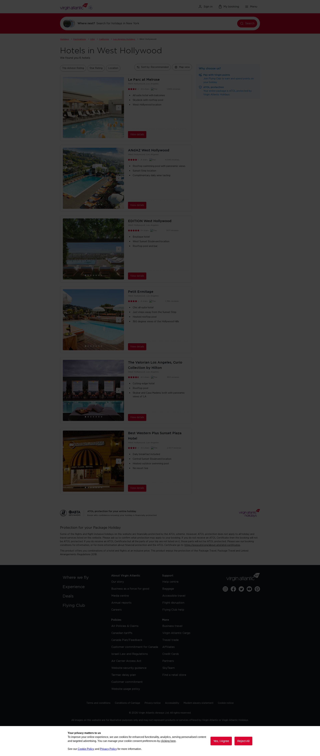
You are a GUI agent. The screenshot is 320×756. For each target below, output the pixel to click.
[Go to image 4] (96, 134)
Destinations (79, 39)
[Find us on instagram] (225, 589)
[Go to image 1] (88, 134)
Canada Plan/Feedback (126, 640)
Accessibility (172, 703)
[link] (83, 577)
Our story (117, 581)
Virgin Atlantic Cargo (176, 633)
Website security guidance (128, 668)
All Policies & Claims (124, 626)
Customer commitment (127, 682)
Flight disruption (173, 602)
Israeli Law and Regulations (129, 654)
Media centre (120, 595)
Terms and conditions (98, 703)
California (104, 39)
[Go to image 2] (91, 134)
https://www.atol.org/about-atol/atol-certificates (212, 545)
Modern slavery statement (199, 703)
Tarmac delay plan (123, 675)
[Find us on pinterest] (257, 589)
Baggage (168, 588)
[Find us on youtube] (249, 589)
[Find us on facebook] (233, 589)
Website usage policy (125, 689)
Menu (253, 6)
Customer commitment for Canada (134, 647)
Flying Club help (173, 609)
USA (92, 39)
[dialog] (160, 741)
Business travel (172, 626)
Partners (168, 661)
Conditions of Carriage (127, 703)
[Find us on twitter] (241, 589)
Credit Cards (170, 654)
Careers (116, 609)
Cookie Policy (86, 749)
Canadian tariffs (121, 633)
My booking (231, 6)
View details (137, 134)
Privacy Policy (108, 749)
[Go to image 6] (101, 134)
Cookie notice (226, 703)
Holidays (64, 39)
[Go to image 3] (93, 134)
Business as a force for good (130, 588)
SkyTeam (168, 668)
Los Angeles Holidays (124, 39)
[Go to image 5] (99, 134)
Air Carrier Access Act (126, 661)
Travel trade (170, 640)
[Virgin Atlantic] (92, 7)
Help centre (170, 581)
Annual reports (121, 602)
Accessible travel (174, 595)
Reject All (243, 741)
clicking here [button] (168, 741)
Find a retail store (174, 675)
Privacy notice (152, 703)
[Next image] (118, 107)
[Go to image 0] (85, 134)
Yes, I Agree (221, 741)
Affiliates (168, 647)
